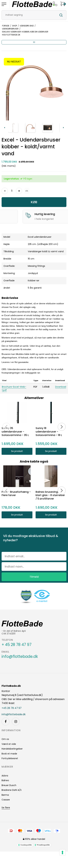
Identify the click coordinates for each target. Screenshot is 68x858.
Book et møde (9, 753)
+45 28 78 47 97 (12, 708)
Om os (5, 739)
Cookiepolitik (26, 845)
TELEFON (7, 640)
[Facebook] (5, 721)
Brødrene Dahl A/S (12, 790)
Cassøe (6, 799)
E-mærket (25, 219)
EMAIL (5, 651)
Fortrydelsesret (10, 758)
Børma (5, 794)
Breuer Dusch (9, 785)
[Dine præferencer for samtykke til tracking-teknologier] (62, 852)
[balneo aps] (32, 4)
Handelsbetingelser (12, 748)
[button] (34, 42)
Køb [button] (34, 202)
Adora (5, 775)
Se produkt (17, 451)
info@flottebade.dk (20, 656)
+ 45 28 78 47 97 (16, 644)
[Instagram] (16, 721)
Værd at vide (9, 744)
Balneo (5, 780)
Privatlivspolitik (43, 845)
